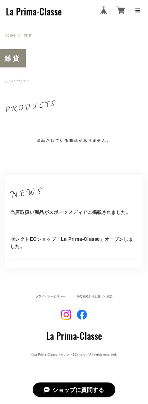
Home (10, 35)
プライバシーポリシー (50, 296)
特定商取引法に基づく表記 (94, 296)
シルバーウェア (17, 81)
